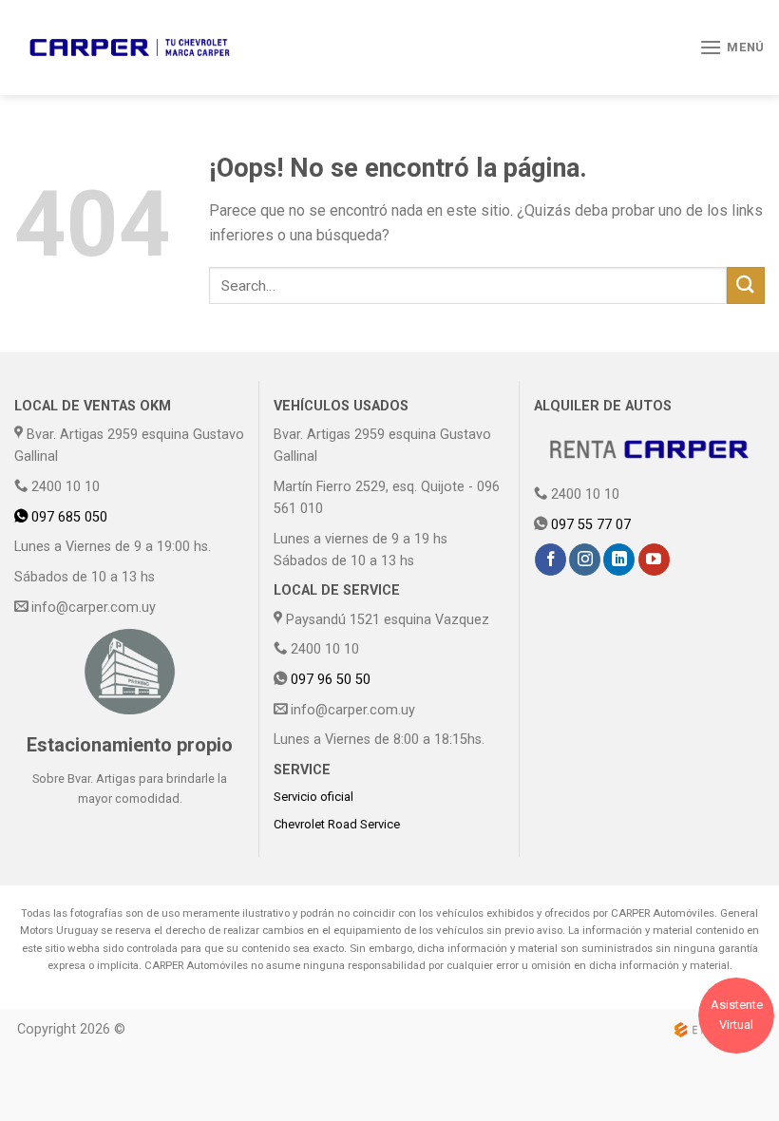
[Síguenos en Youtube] (654, 559)
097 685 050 (67, 517)
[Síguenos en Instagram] (584, 559)
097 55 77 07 (591, 525)
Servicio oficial (313, 796)
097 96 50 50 (330, 680)
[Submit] (746, 285)
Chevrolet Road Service (337, 824)
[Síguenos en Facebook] (550, 559)
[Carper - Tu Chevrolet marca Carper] (129, 47)
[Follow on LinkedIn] (619, 559)
